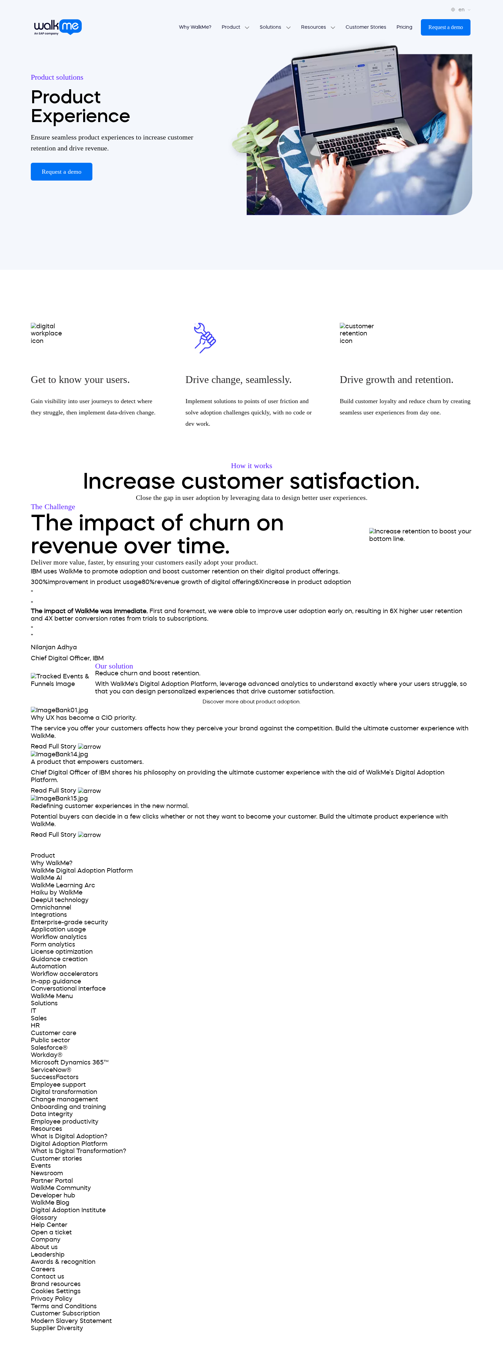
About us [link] (44, 1247)
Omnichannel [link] (51, 907)
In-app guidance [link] (56, 981)
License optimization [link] (62, 952)
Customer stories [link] (56, 1158)
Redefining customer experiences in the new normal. (110, 806)
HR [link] (35, 1025)
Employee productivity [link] (65, 1121)
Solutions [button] (271, 27)
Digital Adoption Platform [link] (69, 1144)
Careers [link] (43, 1269)
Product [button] (232, 27)
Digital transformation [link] (64, 1092)
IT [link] (33, 1011)
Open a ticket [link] (51, 1232)
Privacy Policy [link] (52, 1299)
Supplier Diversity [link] (57, 1328)
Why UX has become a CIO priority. (84, 718)
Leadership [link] (48, 1255)
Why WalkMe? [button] (195, 27)
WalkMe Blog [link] (50, 1203)
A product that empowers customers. (87, 762)
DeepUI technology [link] (60, 900)
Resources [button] (314, 27)
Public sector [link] (50, 1040)
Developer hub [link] (53, 1195)
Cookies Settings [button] (56, 1291)
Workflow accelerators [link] (64, 974)
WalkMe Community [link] (61, 1188)
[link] (51, 845)
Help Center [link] (49, 1225)
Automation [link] (48, 966)
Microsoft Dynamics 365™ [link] (69, 1062)
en (462, 9)
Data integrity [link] (52, 1114)
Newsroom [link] (47, 1173)
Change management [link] (64, 1099)
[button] (445, 27)
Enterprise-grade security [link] (69, 922)
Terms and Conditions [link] (64, 1306)
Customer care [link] (53, 1033)
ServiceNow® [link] (51, 1070)
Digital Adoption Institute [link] (68, 1210)
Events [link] (41, 1166)
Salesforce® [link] (49, 1048)
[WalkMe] (58, 27)
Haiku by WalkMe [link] (56, 892)
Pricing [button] (404, 27)
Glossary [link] (44, 1218)
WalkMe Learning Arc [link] (63, 885)
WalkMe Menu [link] (52, 996)
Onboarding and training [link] (68, 1107)
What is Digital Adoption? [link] (69, 1136)
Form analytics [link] (53, 944)
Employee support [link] (58, 1085)
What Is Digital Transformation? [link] (78, 1151)
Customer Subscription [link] (65, 1313)
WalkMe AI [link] (46, 878)
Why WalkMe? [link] (52, 863)
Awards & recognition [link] (63, 1262)
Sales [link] (39, 1018)
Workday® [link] (47, 1055)
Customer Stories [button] (366, 27)
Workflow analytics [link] (59, 937)
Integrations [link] (49, 915)
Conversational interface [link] (68, 988)
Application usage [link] (58, 929)
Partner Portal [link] (52, 1181)
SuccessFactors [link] (55, 1077)
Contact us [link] (47, 1276)
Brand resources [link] (56, 1284)
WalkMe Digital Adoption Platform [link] (82, 871)
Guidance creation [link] (59, 959)
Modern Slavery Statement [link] (71, 1321)
